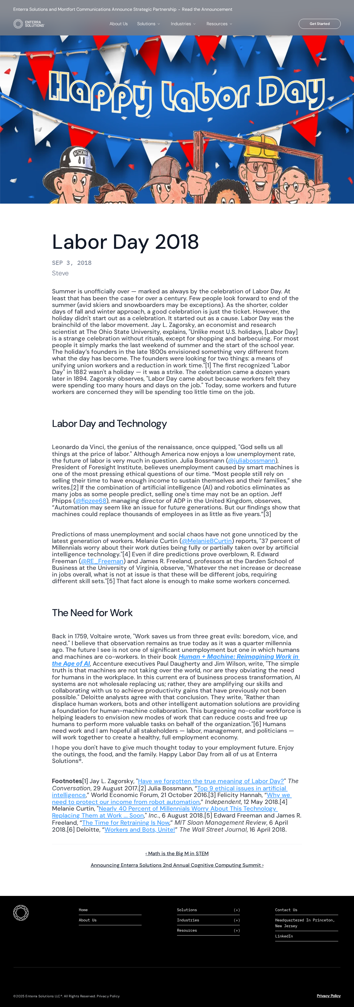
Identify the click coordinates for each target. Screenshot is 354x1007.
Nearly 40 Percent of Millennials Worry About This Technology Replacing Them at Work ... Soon (165, 811)
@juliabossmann (251, 461)
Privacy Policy (329, 995)
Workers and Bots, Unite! (140, 830)
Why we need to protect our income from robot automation (172, 798)
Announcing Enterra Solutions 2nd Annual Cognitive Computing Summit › (177, 865)
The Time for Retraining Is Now (125, 823)
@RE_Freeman (102, 561)
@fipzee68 (90, 501)
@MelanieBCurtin (206, 541)
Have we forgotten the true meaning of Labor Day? (211, 781)
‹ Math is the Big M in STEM (177, 853)
